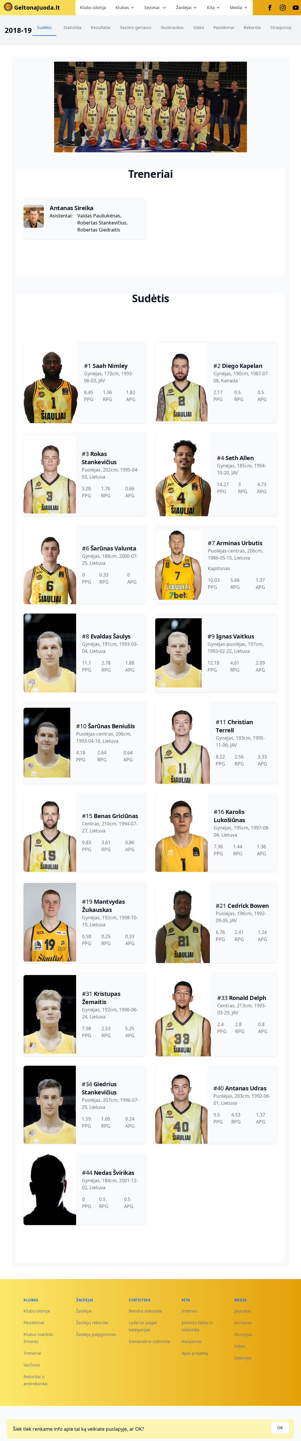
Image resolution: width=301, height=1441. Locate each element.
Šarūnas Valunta (113, 548)
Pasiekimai (34, 1322)
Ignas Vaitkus (235, 636)
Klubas (122, 7)
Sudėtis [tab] (44, 27)
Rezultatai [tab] (101, 27)
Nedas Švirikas (114, 1173)
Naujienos (192, 1341)
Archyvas (243, 1322)
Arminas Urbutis (239, 543)
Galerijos (243, 1358)
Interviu (189, 1311)
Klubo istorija (93, 7)
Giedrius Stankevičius (99, 1088)
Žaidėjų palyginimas (96, 1334)
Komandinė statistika (149, 1341)
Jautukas (242, 1311)
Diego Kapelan (242, 366)
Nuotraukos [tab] (172, 27)
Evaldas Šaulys (111, 636)
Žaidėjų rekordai (92, 1322)
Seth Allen (239, 458)
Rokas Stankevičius (99, 458)
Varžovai (32, 1365)
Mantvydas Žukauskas (103, 906)
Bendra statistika (145, 1311)
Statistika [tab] (72, 27)
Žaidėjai (184, 7)
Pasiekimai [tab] (223, 27)
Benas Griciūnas (116, 816)
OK (280, 1427)
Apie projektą (195, 1353)
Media (236, 7)
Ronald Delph (247, 998)
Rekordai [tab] (252, 27)
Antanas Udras (246, 1088)
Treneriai (32, 1353)
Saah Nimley (110, 366)
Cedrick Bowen (248, 906)
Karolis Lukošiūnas (229, 816)
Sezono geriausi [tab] (135, 27)
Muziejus (243, 1334)
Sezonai (152, 7)
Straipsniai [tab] (281, 27)
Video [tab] (198, 27)
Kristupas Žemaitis (101, 998)
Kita (211, 7)
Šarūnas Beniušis (111, 726)
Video (239, 1346)
